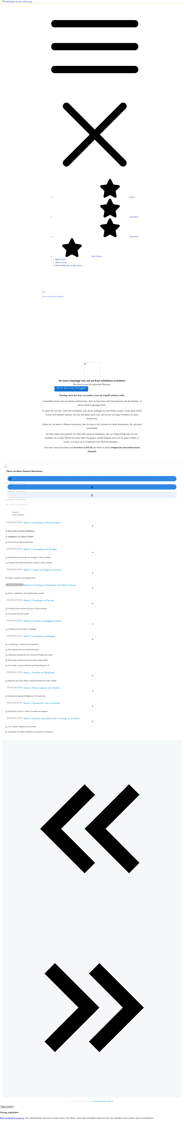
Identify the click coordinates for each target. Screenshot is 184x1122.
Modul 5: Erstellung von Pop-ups (39, 600)
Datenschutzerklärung (99, 1101)
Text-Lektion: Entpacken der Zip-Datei (22, 727)
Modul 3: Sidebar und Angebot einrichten (42, 570)
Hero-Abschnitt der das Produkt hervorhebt (23, 650)
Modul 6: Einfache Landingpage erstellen (42, 621)
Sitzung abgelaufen (9, 1112)
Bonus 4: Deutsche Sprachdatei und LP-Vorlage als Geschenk (52, 718)
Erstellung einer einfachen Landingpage (22, 629)
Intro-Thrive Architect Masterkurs (21, 531)
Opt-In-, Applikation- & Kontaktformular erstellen (26, 593)
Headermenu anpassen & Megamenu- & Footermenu (26, 696)
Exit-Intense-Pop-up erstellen (18, 614)
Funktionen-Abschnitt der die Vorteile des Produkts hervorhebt (30, 655)
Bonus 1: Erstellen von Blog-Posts (39, 672)
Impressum (110, 1101)
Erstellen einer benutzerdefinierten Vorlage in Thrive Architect (30, 563)
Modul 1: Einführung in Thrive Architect (42, 522)
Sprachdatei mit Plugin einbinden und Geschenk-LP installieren (30, 732)
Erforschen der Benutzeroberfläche (20, 542)
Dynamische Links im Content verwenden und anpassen (28, 711)
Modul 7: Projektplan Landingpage (39, 636)
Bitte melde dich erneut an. (12, 1118)
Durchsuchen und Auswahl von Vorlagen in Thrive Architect (29, 557)
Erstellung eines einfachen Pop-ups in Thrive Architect (27, 608)
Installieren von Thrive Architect (21, 537)
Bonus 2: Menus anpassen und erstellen (41, 688)
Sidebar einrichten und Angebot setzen (21, 578)
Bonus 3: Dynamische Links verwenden (42, 703)
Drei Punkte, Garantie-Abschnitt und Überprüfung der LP (28, 665)
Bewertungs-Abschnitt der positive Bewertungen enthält (28, 660)
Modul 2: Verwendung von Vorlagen (40, 549)
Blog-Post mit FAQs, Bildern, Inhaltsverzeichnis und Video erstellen (32, 681)
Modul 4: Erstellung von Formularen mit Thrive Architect (50, 585)
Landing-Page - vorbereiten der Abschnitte (23, 644)
